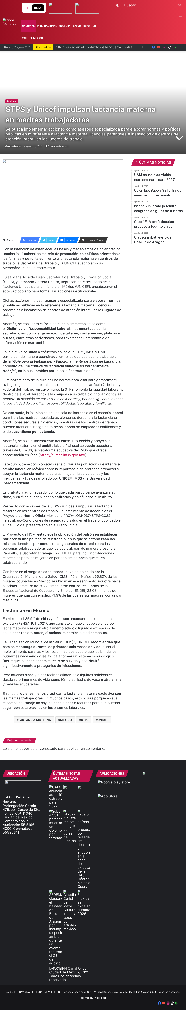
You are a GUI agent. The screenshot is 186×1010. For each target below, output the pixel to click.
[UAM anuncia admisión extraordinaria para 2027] (55, 796)
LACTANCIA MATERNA (34, 720)
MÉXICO (66, 720)
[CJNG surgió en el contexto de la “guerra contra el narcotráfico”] (84, 788)
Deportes (89, 25)
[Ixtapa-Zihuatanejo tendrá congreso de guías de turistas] (69, 826)
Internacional (47, 25)
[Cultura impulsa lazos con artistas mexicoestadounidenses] (69, 910)
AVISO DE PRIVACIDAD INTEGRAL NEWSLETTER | (34, 991)
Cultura (64, 25)
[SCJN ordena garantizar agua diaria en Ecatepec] (69, 788)
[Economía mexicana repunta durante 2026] (84, 903)
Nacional (28, 25)
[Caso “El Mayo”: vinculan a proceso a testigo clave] (84, 849)
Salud (77, 25)
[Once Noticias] (12, 21)
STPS (84, 720)
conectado (48, 748)
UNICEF (103, 720)
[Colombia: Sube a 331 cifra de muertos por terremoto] (55, 825)
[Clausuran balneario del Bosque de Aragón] (55, 927)
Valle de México (32, 38)
